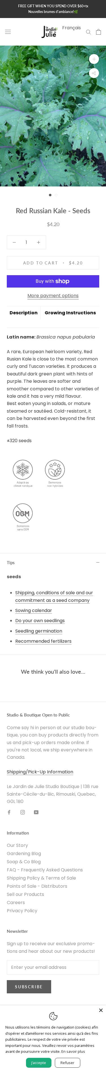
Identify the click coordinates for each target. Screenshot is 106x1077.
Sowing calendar (33, 610)
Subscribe (29, 986)
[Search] (88, 31)
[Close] (101, 1010)
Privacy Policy (22, 910)
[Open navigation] (8, 32)
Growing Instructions (70, 313)
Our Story (17, 845)
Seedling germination (38, 631)
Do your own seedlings (40, 620)
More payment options (53, 295)
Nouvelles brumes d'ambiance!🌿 (53, 12)
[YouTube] (36, 812)
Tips (11, 562)
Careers (16, 902)
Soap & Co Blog (24, 861)
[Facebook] (9, 812)
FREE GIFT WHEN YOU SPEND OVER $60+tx (53, 6)
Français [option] (71, 28)
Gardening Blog (24, 853)
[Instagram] (22, 812)
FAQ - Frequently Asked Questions (45, 870)
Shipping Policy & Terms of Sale (41, 878)
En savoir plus (73, 1051)
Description (24, 313)
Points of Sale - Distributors (37, 886)
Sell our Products (25, 894)
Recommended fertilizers (43, 641)
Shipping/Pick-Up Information (40, 772)
